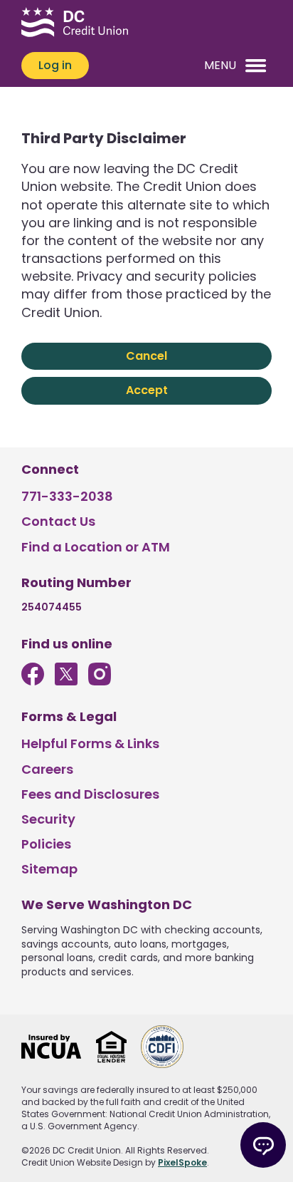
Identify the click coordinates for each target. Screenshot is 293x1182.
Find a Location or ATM (95, 547)
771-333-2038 (67, 496)
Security (48, 819)
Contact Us (58, 521)
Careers (47, 769)
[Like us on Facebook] (32, 681)
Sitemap (49, 869)
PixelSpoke (182, 1162)
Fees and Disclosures (90, 794)
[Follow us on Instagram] (99, 681)
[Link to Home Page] (74, 24)
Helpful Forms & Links (90, 743)
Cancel (146, 356)
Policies (46, 844)
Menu (220, 65)
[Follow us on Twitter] (66, 681)
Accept (147, 390)
